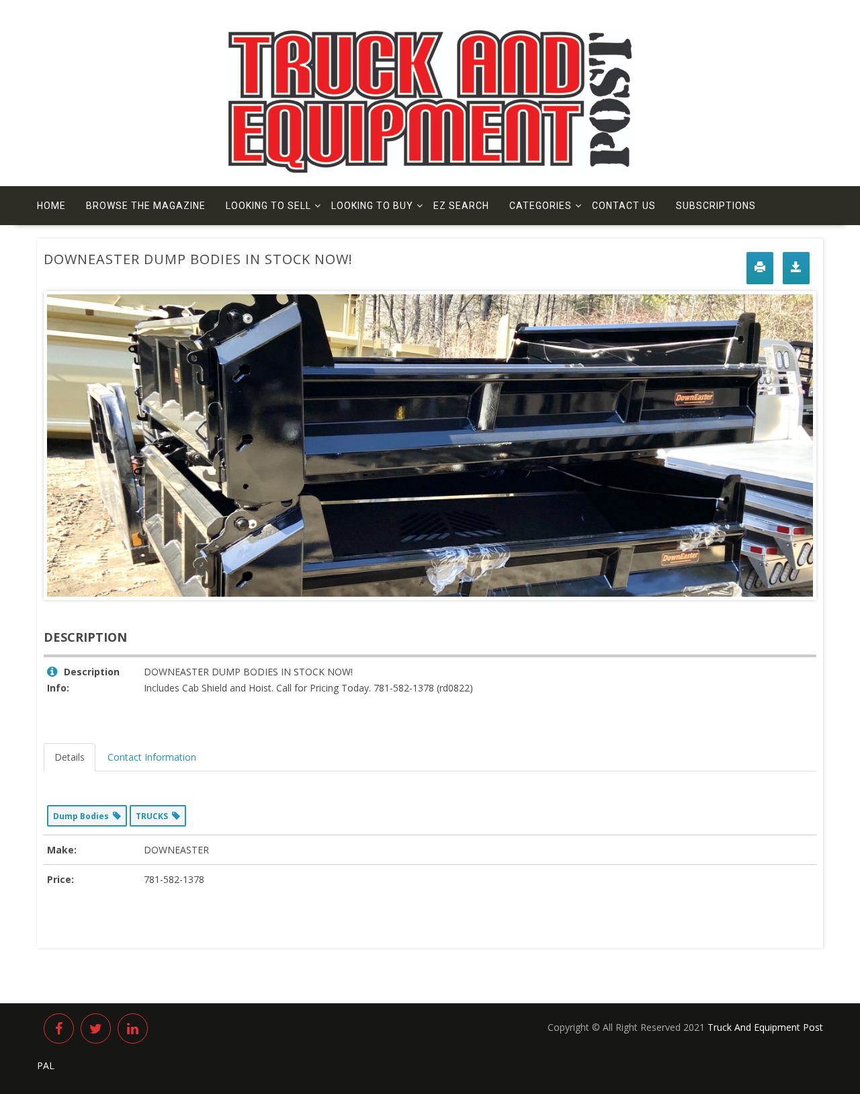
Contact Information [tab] (152, 757)
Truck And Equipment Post (765, 1027)
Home (51, 205)
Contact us (624, 205)
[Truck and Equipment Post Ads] (430, 169)
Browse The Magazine (146, 205)
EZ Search (461, 205)
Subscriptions (716, 205)
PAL (45, 1065)
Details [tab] (69, 757)
